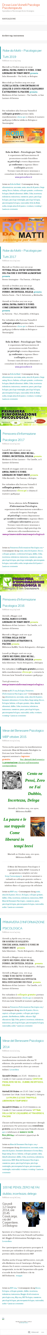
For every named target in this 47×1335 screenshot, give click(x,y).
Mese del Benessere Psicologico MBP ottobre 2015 (21, 764)
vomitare (30, 212)
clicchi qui (26, 1041)
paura (31, 203)
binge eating (33, 725)
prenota (34, 79)
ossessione (24, 203)
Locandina (14, 1119)
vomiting (37, 212)
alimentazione (7, 193)
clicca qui (21, 123)
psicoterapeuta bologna (11, 209)
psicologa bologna (9, 579)
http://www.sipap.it (13, 913)
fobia (31, 200)
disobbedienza (14, 1060)
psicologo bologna (33, 206)
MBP (41, 935)
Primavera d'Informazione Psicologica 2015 (26, 1051)
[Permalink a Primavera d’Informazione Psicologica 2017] (23, 440)
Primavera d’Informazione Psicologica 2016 (22, 623)
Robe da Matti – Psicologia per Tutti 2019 (21, 56)
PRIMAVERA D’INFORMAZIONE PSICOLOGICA (24, 965)
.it (23, 709)
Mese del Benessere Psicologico (13, 938)
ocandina (7, 1303)
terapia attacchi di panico (16, 212)
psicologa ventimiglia (17, 206)
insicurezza (15, 203)
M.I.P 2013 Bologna (17, 715)
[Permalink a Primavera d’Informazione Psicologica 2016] (23, 612)
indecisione (6, 203)
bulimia (16, 196)
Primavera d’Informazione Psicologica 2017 (22, 451)
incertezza (38, 200)
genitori (23, 1063)
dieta (32, 728)
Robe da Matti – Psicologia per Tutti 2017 (21, 262)
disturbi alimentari (16, 200)
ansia (24, 193)
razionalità (24, 209)
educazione (6, 1063)
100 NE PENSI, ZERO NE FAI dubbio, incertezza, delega (23, 1246)
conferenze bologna (24, 572)
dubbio (26, 200)
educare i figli (31, 1060)
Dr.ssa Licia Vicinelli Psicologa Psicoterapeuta (21, 6)
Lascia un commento (10, 215)
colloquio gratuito (26, 196)
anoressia (17, 193)
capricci (5, 1057)
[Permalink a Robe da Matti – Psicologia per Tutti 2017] (23, 251)
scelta (4, 212)
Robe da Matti (15, 190)
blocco (10, 196)
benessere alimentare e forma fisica (15, 725)
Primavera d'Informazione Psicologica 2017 (26, 566)
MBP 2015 (13, 929)
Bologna (5, 728)
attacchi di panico (33, 193)
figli (12, 1063)
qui (3, 1182)
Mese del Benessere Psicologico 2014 (22, 1089)
